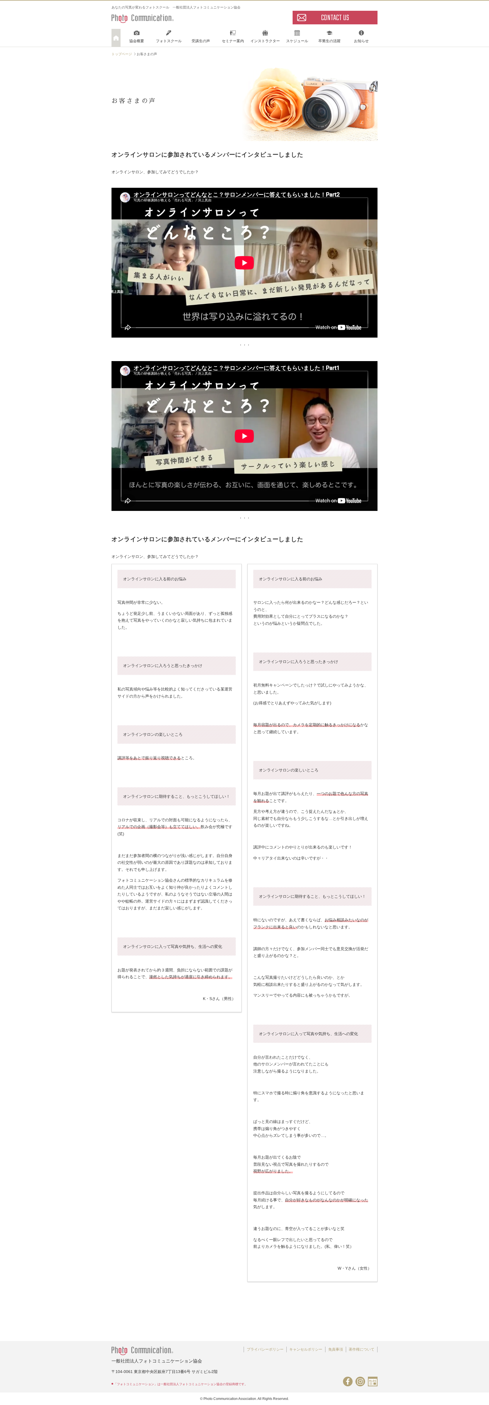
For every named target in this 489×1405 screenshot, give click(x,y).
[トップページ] (116, 38)
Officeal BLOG (373, 1381)
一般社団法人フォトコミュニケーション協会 (142, 17)
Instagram (360, 1381)
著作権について (361, 1349)
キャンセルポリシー (305, 1349)
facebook (348, 1381)
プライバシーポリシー (265, 1349)
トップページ (121, 54)
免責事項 (335, 1349)
